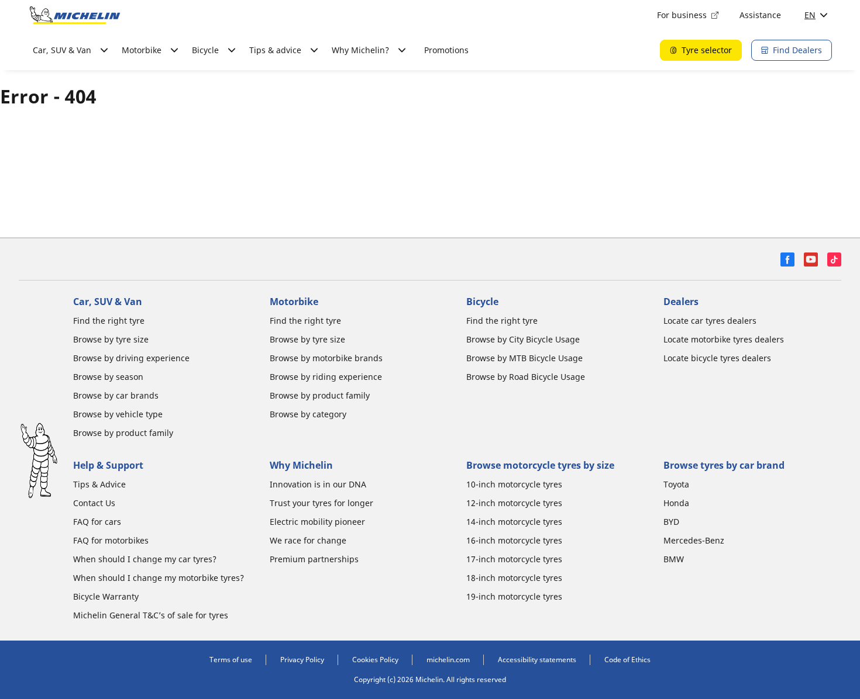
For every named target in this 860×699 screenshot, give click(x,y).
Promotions (446, 50)
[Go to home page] (75, 15)
